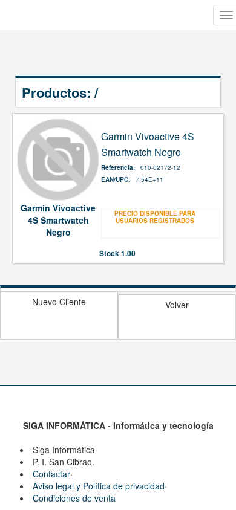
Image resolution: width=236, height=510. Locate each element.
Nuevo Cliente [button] (59, 301)
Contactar (51, 474)
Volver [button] (177, 305)
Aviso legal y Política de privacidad (99, 486)
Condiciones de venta (74, 498)
